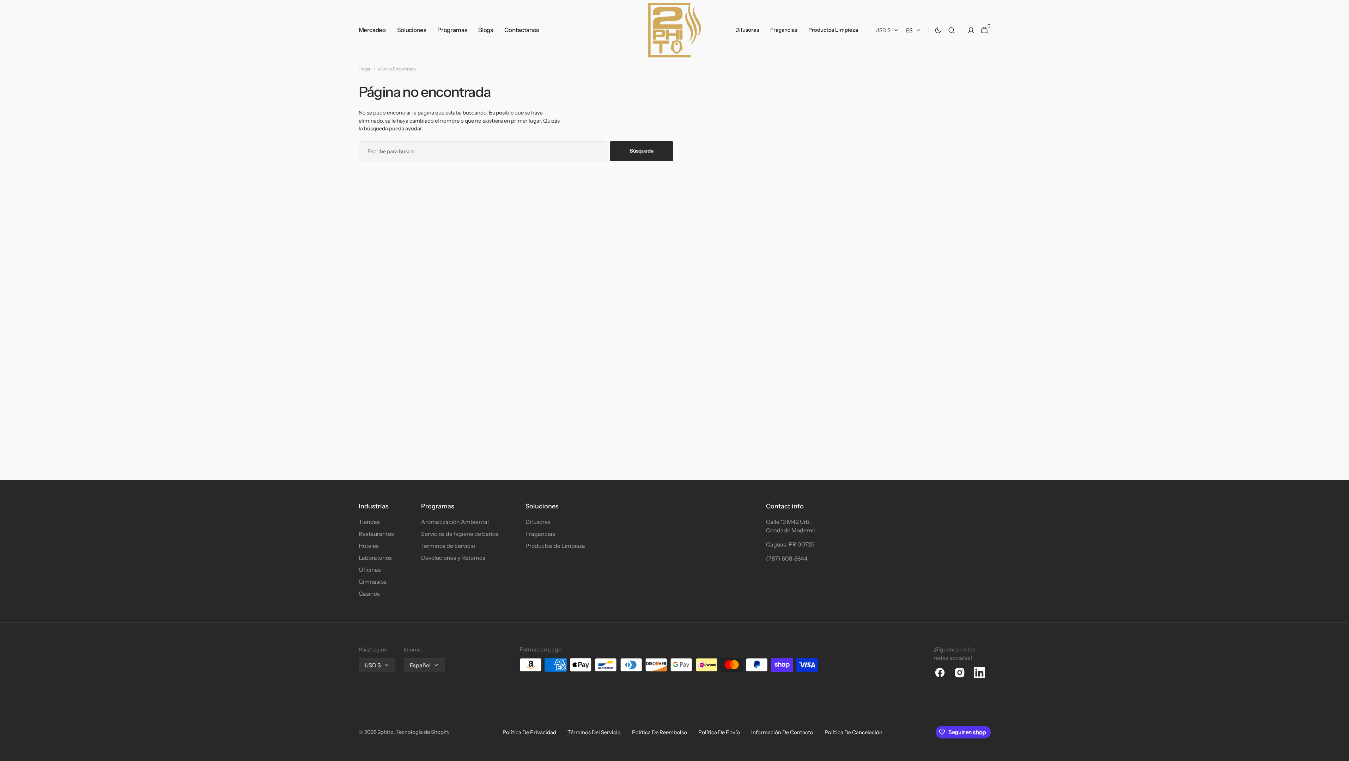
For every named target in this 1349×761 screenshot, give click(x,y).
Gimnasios (373, 581)
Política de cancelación (853, 732)
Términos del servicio (594, 732)
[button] (951, 30)
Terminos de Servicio (448, 545)
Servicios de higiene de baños (459, 533)
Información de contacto (782, 732)
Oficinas (370, 569)
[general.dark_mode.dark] (938, 30)
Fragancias (540, 533)
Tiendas (369, 521)
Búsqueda (642, 150)
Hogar (365, 69)
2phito (386, 732)
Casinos (369, 593)
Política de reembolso (659, 732)
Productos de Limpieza (555, 545)
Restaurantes (376, 533)
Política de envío (719, 732)
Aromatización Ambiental (455, 521)
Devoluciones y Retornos (453, 557)
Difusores (538, 521)
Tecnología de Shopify (423, 732)
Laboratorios (375, 557)
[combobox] (483, 151)
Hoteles (369, 545)
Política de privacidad (529, 732)
